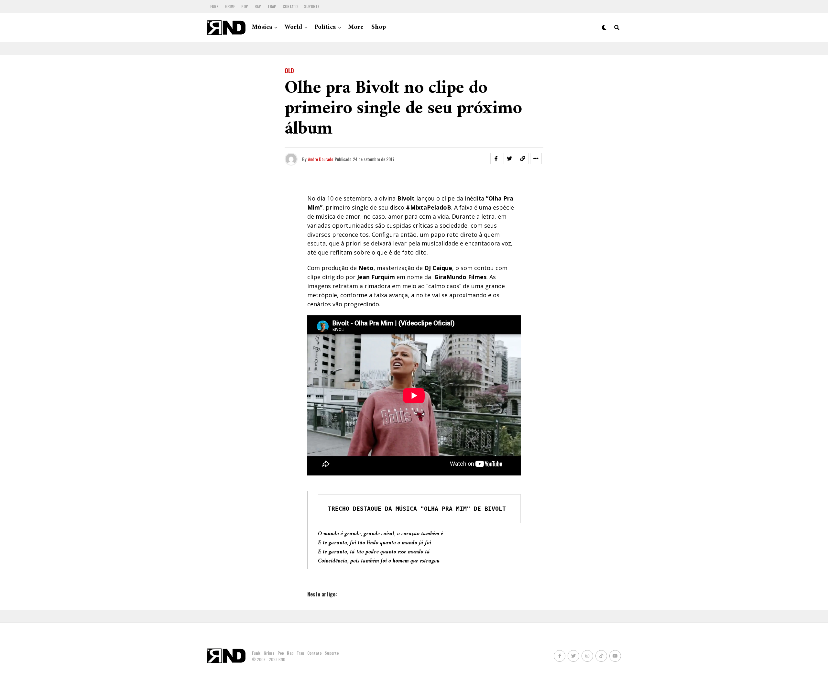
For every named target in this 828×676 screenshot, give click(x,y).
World (293, 27)
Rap (258, 6)
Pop (244, 6)
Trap (271, 6)
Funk (214, 6)
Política (325, 27)
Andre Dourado (320, 159)
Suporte (311, 6)
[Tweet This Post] (509, 158)
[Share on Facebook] (496, 158)
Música (262, 27)
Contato (290, 6)
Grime (230, 6)
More (356, 27)
